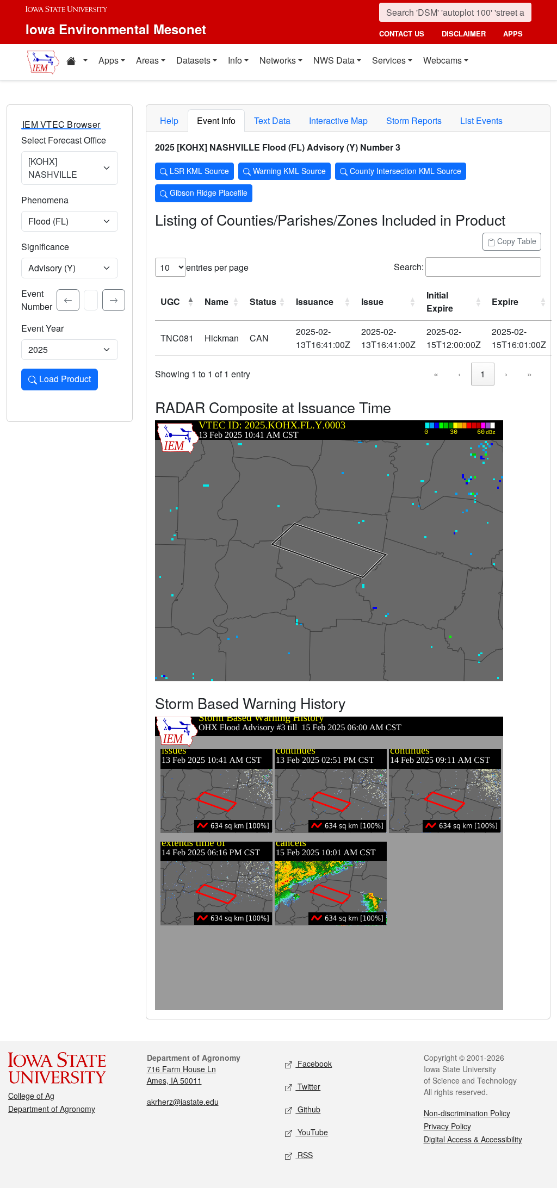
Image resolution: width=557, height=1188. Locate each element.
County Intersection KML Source (404, 170)
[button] (76, 62)
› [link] (506, 374)
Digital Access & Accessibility (473, 1139)
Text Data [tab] (272, 120)
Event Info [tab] (216, 120)
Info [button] (235, 60)
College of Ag (31, 1095)
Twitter (307, 1086)
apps (513, 33)
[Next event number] (113, 300)
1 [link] (482, 374)
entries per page (217, 267)
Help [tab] (169, 120)
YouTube (311, 1132)
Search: (409, 266)
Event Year (42, 328)
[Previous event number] (68, 300)
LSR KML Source (198, 170)
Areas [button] (147, 60)
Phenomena (45, 200)
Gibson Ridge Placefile (207, 192)
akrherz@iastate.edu (183, 1101)
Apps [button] (108, 60)
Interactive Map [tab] (338, 120)
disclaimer (464, 33)
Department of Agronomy (51, 1108)
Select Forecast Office (63, 140)
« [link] (436, 374)
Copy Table (515, 240)
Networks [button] (277, 60)
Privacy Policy (447, 1126)
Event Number (36, 300)
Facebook (313, 1063)
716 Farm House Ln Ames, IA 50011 (181, 1074)
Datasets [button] (193, 60)
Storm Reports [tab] (414, 120)
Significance (45, 246)
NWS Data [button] (334, 60)
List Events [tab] (481, 120)
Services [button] (389, 60)
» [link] (529, 374)
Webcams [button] (442, 60)
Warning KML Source (288, 170)
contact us (401, 33)
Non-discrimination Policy (467, 1113)
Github (307, 1109)
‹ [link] (459, 374)
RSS (304, 1154)
